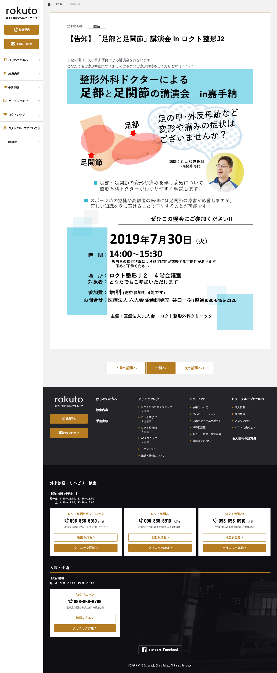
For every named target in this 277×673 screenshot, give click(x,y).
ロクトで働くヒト (245, 427)
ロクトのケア (199, 399)
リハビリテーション (204, 414)
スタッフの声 (242, 420)
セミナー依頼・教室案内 (207, 434)
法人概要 (240, 407)
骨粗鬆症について (203, 440)
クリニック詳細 (84, 547)
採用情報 (240, 414)
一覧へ (160, 368)
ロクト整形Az (149, 429)
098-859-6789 (87, 601)
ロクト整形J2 (149, 419)
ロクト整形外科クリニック (156, 408)
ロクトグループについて (248, 399)
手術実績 (102, 421)
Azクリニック (149, 440)
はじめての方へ (106, 399)
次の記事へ (193, 368)
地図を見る (84, 537)
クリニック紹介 (148, 399)
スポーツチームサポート (207, 420)
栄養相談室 (199, 427)
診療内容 (102, 410)
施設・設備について (152, 455)
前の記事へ (128, 368)
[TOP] (50, 4)
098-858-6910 (88, 520)
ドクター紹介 (149, 448)
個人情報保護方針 (244, 438)
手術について (200, 407)
